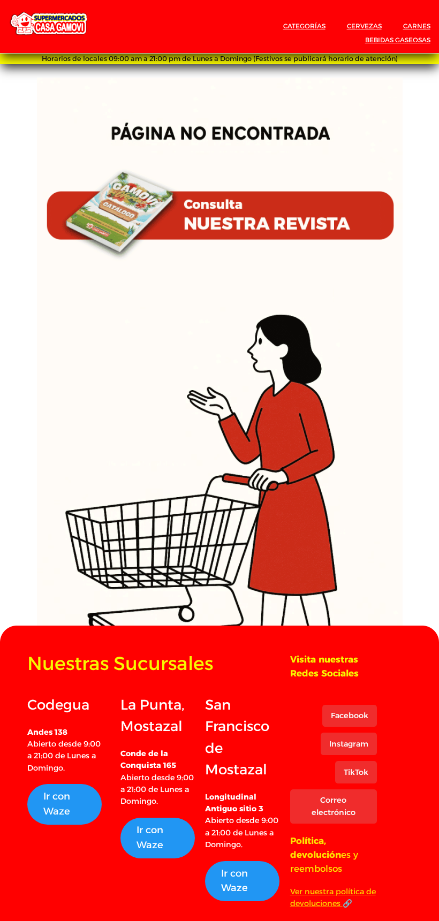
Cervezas (364, 26)
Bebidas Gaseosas (397, 40)
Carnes (416, 26)
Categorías (304, 26)
